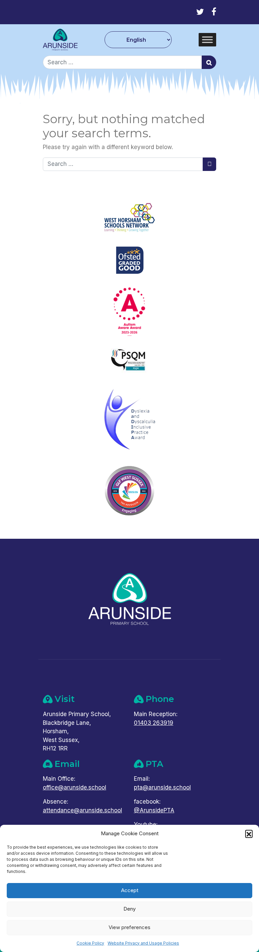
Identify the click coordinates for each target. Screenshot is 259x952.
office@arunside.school (74, 787)
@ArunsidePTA (154, 810)
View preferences (129, 927)
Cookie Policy (90, 943)
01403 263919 (153, 722)
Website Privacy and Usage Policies (143, 943)
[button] (249, 833)
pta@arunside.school (162, 787)
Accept (129, 890)
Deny (129, 909)
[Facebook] (213, 12)
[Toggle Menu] (207, 40)
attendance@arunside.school (82, 810)
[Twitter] (200, 12)
